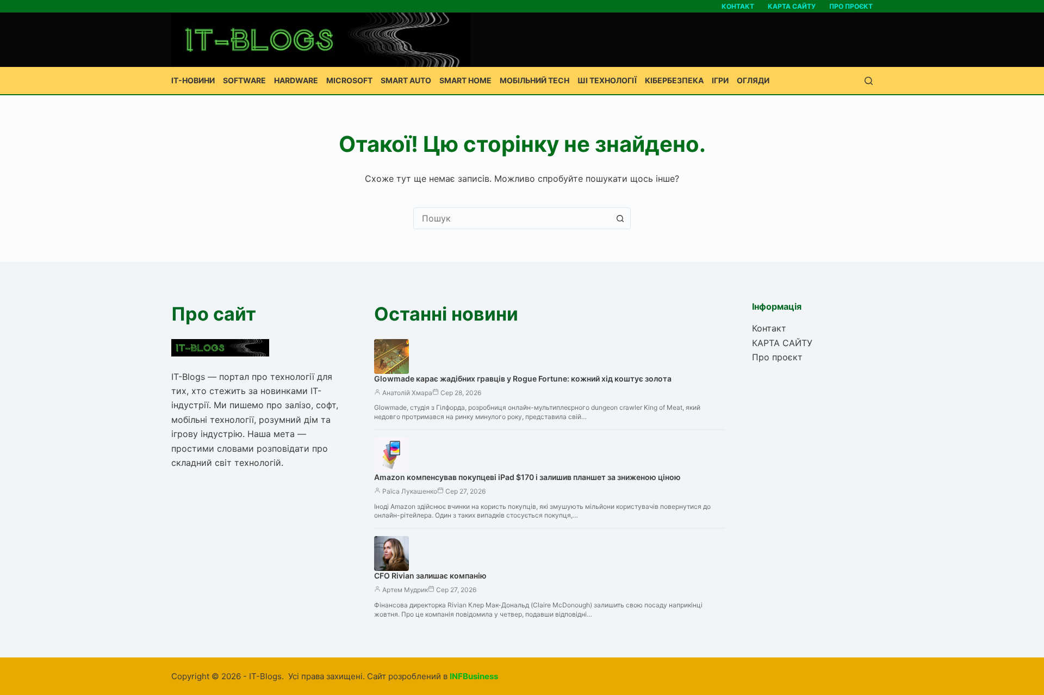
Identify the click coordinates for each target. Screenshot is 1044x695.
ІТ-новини (193, 80)
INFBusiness (474, 676)
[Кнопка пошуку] (620, 218)
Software (244, 80)
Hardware (296, 80)
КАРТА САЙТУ (792, 6)
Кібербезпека (674, 80)
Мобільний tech (534, 80)
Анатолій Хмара (407, 393)
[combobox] (512, 218)
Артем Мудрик (405, 590)
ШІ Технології (607, 80)
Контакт (738, 6)
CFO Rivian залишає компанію (430, 575)
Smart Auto (406, 80)
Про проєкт (851, 6)
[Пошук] (869, 81)
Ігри (720, 80)
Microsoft (349, 80)
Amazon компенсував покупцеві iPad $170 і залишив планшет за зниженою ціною (527, 477)
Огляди (753, 80)
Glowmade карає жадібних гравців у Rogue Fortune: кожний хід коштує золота (523, 378)
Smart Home (465, 80)
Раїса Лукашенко (409, 491)
